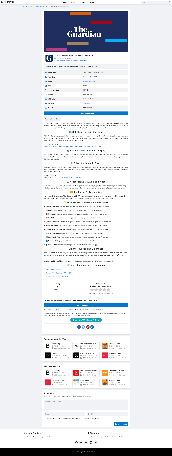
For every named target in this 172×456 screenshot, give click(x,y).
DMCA (121, 437)
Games (82, 2)
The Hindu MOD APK (51, 178)
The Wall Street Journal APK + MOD (58, 273)
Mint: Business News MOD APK (71, 178)
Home (64, 2)
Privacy (99, 437)
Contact (49, 437)
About (92, 437)
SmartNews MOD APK (53, 269)
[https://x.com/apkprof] (81, 442)
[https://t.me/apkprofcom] (96, 442)
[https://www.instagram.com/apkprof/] (91, 442)
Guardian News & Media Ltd (76, 61)
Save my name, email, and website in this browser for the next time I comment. (73, 418)
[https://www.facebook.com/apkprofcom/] (76, 442)
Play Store (86, 103)
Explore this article (52, 119)
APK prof (8, 2)
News (91, 2)
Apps (73, 2)
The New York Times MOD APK (55, 146)
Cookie (107, 437)
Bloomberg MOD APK (74, 146)
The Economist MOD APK (92, 146)
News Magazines (42, 6)
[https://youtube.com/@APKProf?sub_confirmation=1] (86, 442)
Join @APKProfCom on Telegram (87, 320)
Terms (114, 437)
